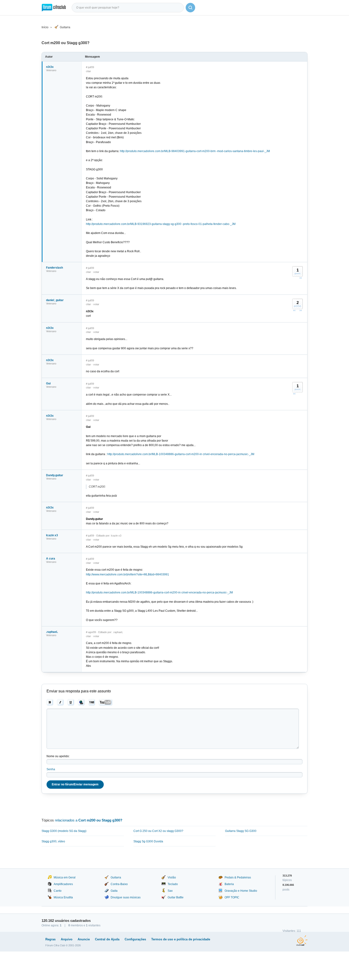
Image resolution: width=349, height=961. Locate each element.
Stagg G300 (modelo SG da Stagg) (64, 831)
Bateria (229, 884)
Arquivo (66, 939)
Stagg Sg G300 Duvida (148, 841)
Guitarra (65, 27)
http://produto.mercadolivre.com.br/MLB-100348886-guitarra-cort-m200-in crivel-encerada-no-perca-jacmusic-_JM (180, 454)
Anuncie (84, 939)
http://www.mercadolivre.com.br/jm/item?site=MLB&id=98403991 (127, 574)
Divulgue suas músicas (126, 897)
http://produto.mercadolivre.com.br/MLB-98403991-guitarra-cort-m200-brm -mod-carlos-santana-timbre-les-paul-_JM (195, 151)
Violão (172, 877)
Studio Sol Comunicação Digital (301, 940)
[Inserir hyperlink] (81, 702)
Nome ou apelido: (58, 756)
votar (96, 272)
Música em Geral (64, 877)
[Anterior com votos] (294, 310)
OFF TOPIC (232, 897)
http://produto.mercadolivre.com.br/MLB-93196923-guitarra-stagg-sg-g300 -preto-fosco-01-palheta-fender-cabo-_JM (161, 224)
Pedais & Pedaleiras (238, 877)
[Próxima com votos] (300, 278)
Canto (57, 890)
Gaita (114, 890)
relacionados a (88, 820)
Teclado (173, 884)
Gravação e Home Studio (241, 890)
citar (88, 71)
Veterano (51, 70)
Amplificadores (63, 884)
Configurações (135, 939)
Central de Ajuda (107, 939)
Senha (51, 769)
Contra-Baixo (119, 884)
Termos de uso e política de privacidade (180, 939)
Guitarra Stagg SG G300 (240, 831)
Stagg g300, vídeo (53, 841)
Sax (170, 890)
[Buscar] (190, 7)
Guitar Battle (176, 897)
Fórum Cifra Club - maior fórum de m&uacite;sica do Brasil (54, 7)
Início (45, 27)
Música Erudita (63, 897)
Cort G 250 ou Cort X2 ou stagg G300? (158, 831)
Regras (50, 939)
